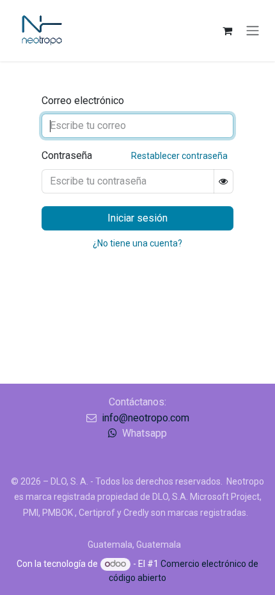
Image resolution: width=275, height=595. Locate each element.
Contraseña (135, 155)
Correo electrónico (83, 100)
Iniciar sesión (137, 218)
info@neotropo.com (145, 418)
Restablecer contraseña (179, 156)
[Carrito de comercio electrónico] (227, 30)
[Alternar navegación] (252, 31)
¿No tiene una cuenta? (137, 243)
